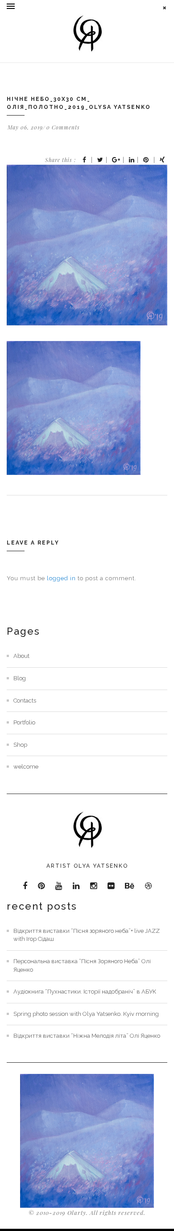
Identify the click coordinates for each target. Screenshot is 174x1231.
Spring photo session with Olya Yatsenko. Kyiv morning (86, 1014)
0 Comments (63, 127)
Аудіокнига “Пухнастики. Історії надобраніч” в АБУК (84, 991)
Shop (20, 744)
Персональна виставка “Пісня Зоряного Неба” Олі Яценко (82, 965)
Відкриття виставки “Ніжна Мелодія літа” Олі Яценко (86, 1035)
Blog (19, 678)
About (21, 656)
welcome (25, 766)
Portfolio (24, 722)
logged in (61, 578)
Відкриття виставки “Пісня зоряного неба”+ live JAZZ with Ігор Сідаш (86, 935)
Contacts (24, 700)
